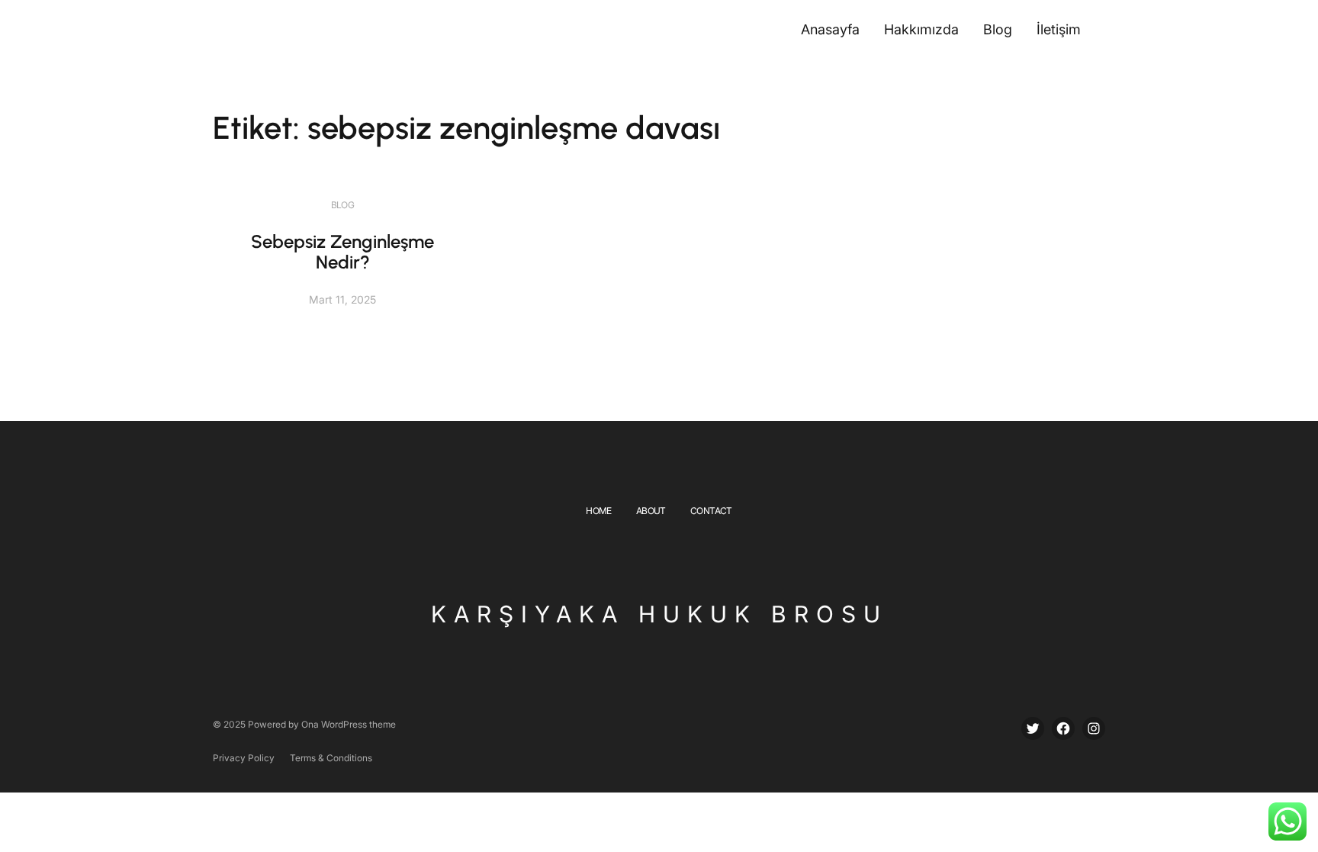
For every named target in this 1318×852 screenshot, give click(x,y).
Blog (343, 205)
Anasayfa (830, 29)
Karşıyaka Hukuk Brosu (659, 614)
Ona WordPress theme (348, 724)
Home (599, 510)
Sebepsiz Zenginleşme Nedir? (342, 252)
